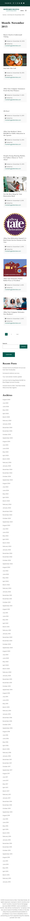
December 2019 (7, 679)
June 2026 (6, 406)
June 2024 (6, 490)
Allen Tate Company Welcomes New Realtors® (13, 313)
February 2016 (7, 836)
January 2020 (7, 676)
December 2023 (7, 511)
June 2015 (6, 864)
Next (17, 334)
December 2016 (7, 801)
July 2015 (5, 861)
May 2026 (6, 410)
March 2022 (6, 585)
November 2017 (7, 763)
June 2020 (6, 658)
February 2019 (7, 710)
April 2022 (6, 581)
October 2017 (7, 766)
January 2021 (7, 634)
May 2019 (5, 703)
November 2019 (7, 682)
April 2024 (6, 497)
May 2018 (5, 742)
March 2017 (6, 791)
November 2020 (7, 641)
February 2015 (7, 878)
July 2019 (5, 696)
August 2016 (6, 815)
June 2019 (6, 700)
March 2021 (6, 627)
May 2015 (5, 868)
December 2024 (7, 469)
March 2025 (6, 459)
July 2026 (5, 403)
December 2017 (7, 759)
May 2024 (6, 494)
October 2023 (7, 518)
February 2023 (7, 546)
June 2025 (6, 448)
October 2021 (7, 602)
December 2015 (7, 843)
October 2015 (7, 850)
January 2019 (7, 714)
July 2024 (5, 487)
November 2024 (7, 473)
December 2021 (7, 595)
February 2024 (7, 504)
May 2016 (5, 826)
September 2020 (8, 648)
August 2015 (6, 857)
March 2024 (6, 501)
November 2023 (7, 515)
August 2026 (6, 399)
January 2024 (7, 508)
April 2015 (5, 871)
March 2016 (6, 833)
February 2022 (7, 588)
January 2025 (7, 466)
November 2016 (7, 805)
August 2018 (6, 731)
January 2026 (7, 424)
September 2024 (8, 480)
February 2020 (7, 672)
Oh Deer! (6, 111)
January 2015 (7, 882)
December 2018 (7, 717)
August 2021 (6, 609)
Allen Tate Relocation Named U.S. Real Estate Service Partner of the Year (15, 240)
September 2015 (7, 854)
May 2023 (5, 536)
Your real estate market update (12, 377)
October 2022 (7, 560)
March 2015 (6, 875)
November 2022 (7, 557)
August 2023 (6, 525)
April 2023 (6, 539)
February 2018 (7, 752)
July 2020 (5, 655)
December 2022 (7, 553)
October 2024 (7, 476)
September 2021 (7, 606)
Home (4, 15)
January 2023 (7, 550)
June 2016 (6, 822)
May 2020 (6, 662)
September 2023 (8, 522)
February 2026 (7, 420)
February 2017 (7, 794)
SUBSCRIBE (9, 354)
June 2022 (6, 574)
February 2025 (7, 462)
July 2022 (5, 571)
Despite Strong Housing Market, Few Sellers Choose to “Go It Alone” (14, 158)
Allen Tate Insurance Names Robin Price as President (13, 280)
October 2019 (7, 686)
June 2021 (6, 616)
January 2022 (7, 592)
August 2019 (6, 693)
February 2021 (7, 630)
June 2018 (6, 738)
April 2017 (5, 787)
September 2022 (8, 564)
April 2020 (6, 665)
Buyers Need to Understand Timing (12, 36)
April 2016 (5, 829)
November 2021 (7, 599)
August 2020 (6, 651)
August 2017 (6, 773)
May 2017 (5, 784)
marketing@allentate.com (13, 46)
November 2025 (7, 431)
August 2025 (6, 441)
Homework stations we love (11, 373)
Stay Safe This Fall (9, 68)
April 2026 (6, 413)
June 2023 (6, 532)
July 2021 (5, 613)
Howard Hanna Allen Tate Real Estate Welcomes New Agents (14, 387)
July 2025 (5, 445)
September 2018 (7, 728)
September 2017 (7, 770)
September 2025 (8, 438)
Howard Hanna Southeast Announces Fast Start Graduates (14, 369)
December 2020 (7, 637)
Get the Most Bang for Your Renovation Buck (12, 195)
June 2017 (6, 780)
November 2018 (7, 721)
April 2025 (6, 455)
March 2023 (6, 543)
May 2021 (5, 620)
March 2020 (6, 669)
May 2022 (5, 578)
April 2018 (5, 745)
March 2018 (6, 749)
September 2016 (7, 812)
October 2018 (7, 724)
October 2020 (7, 644)
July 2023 (5, 529)
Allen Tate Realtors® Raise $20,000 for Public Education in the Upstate (14, 133)
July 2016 (5, 819)
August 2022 (6, 567)
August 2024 (6, 483)
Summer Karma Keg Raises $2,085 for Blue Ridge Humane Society (14, 381)
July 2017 (5, 777)
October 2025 (7, 434)
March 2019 (6, 707)
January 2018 (7, 756)
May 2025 (6, 452)
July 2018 (5, 735)
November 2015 (7, 847)
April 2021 (5, 623)
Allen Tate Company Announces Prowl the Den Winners (14, 90)
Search (5, 343)
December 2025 (7, 427)
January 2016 (7, 840)
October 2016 (7, 808)
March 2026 (6, 417)
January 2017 (7, 798)
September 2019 (7, 689)
